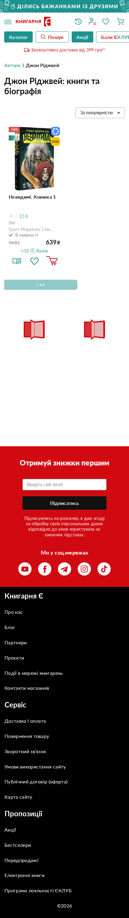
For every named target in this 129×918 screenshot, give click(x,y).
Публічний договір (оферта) (36, 781)
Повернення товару (26, 736)
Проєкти (14, 657)
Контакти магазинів (27, 688)
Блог (9, 627)
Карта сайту (18, 797)
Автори (12, 65)
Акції (10, 829)
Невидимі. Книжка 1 (32, 197)
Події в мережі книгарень (33, 673)
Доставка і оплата (25, 721)
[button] (34, 261)
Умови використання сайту (35, 766)
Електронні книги (24, 875)
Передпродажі (21, 860)
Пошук (56, 37)
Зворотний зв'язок (25, 751)
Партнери (15, 642)
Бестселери (17, 845)
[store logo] (41, 22)
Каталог (18, 37)
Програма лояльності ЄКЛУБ (38, 890)
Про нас (13, 612)
